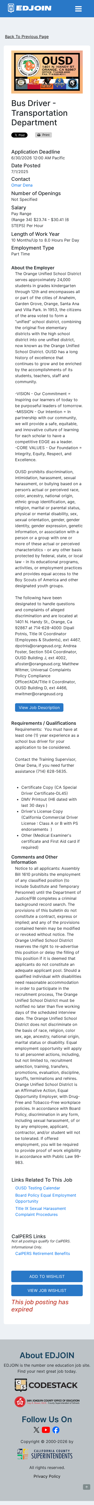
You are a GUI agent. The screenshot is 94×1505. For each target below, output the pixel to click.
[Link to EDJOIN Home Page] (30, 8)
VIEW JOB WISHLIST (47, 1290)
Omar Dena (22, 185)
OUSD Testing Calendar (37, 1187)
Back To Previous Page (27, 36)
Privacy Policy (47, 1476)
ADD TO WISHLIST (47, 1276)
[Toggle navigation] (78, 9)
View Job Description (39, 707)
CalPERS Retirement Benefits (42, 1253)
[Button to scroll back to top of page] (86, 1487)
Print (45, 135)
